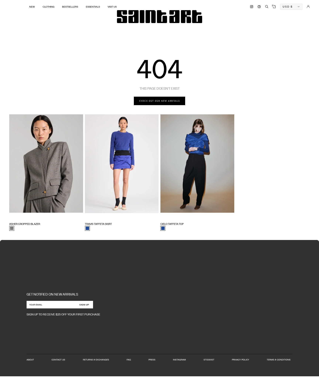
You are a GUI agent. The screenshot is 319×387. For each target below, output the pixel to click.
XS (10, 217)
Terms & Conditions (279, 359)
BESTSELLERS (70, 6)
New (32, 6)
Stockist (209, 359)
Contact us (58, 359)
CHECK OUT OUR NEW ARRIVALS (159, 100)
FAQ (129, 359)
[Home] (159, 16)
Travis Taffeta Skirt (98, 224)
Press (151, 359)
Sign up (84, 304)
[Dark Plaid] (11, 228)
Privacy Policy (240, 359)
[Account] (308, 6)
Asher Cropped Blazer (24, 224)
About (30, 359)
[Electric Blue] (87, 228)
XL (32, 217)
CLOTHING (48, 6)
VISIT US (112, 6)
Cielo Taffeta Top (172, 224)
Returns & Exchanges (96, 359)
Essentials (93, 6)
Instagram (179, 359)
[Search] (266, 6)
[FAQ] (259, 6)
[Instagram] (251, 6)
